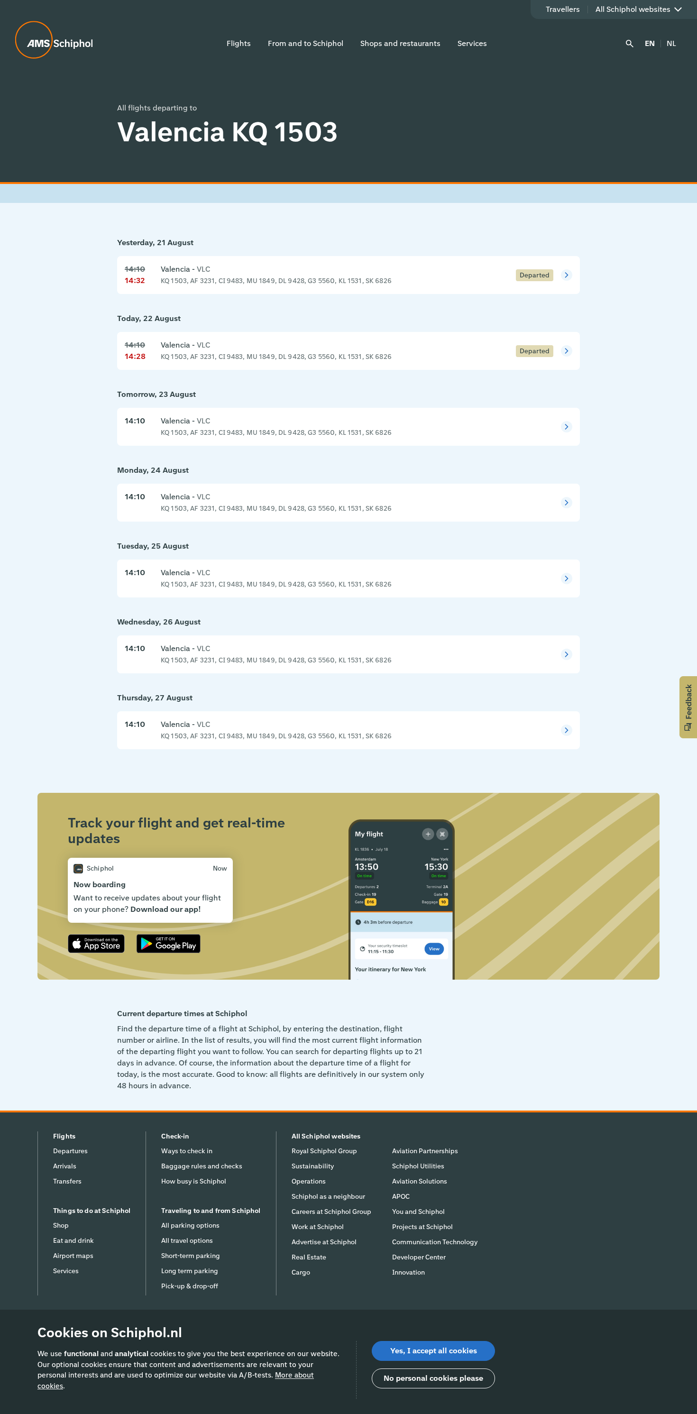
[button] (688, 707)
